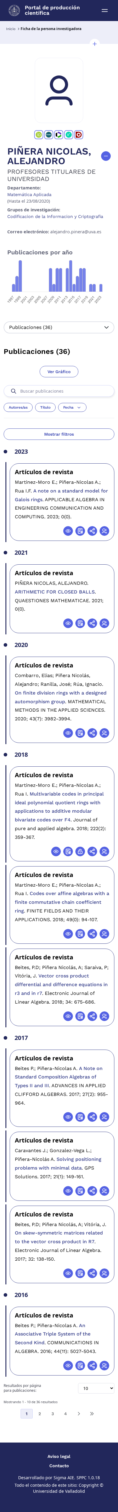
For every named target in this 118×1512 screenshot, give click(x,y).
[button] (95, 44)
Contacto (59, 1465)
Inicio (10, 29)
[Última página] (92, 1413)
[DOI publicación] (80, 531)
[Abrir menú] (105, 10)
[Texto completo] (80, 851)
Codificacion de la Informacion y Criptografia (55, 216)
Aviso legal (59, 1456)
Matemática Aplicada (29, 194)
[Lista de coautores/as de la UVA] (104, 531)
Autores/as (18, 407)
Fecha (68, 407)
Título (45, 407)
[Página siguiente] (79, 1413)
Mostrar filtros (59, 434)
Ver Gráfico (59, 371)
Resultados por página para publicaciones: (22, 1388)
